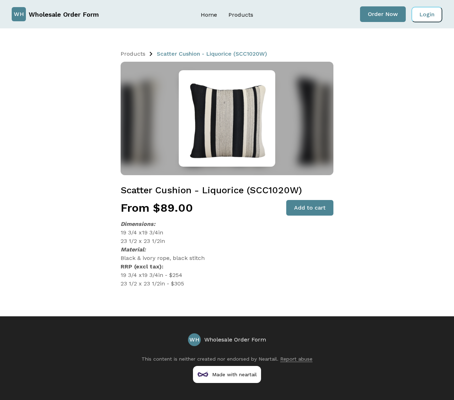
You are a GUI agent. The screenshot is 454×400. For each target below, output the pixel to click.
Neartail (268, 359)
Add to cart (310, 207)
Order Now (383, 14)
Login (426, 14)
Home (209, 14)
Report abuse (296, 359)
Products (240, 14)
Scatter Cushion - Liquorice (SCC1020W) (212, 53)
